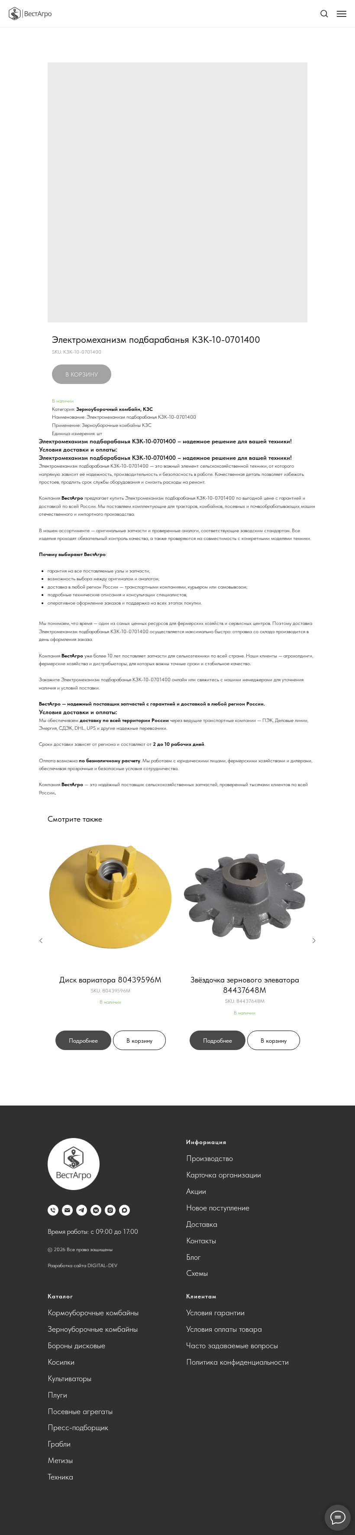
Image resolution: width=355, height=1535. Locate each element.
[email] (67, 1210)
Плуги (57, 1394)
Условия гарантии (215, 1312)
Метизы (60, 1460)
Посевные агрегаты (80, 1411)
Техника (60, 1476)
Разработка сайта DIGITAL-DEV (82, 1265)
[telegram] (81, 1210)
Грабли (59, 1443)
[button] (324, 13)
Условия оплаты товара (224, 1328)
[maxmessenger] (124, 1210)
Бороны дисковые (76, 1345)
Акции (196, 1191)
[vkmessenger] (95, 1210)
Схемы (197, 1273)
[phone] (53, 1210)
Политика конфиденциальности (237, 1361)
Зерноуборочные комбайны (93, 1328)
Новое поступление (217, 1207)
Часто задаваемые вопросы (232, 1345)
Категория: (63, 409)
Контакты (201, 1240)
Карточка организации (223, 1174)
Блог (193, 1257)
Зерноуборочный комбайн (108, 409)
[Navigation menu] (341, 14)
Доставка (201, 1224)
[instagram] (110, 1210)
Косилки (61, 1361)
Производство (209, 1158)
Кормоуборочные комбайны (93, 1312)
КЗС (148, 409)
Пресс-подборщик (78, 1427)
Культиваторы (69, 1378)
